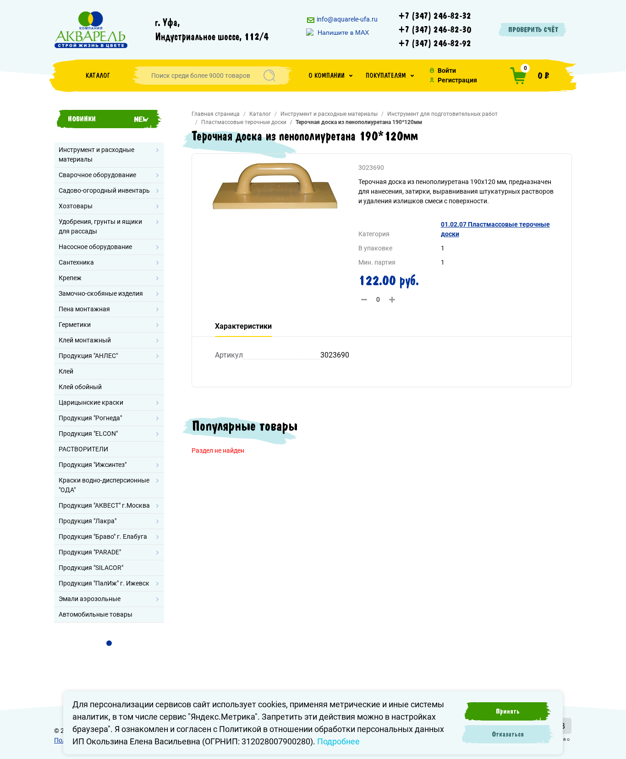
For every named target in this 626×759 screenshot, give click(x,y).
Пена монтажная (84, 309)
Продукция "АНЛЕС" (88, 355)
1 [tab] (109, 643)
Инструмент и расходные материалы (96, 154)
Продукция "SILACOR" (91, 567)
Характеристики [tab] (243, 326)
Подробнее (338, 741)
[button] (330, 75)
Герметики (75, 324)
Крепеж (70, 278)
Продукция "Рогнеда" (90, 418)
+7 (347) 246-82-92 (435, 43)
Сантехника (76, 262)
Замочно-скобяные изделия (101, 293)
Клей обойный (80, 386)
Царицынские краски (91, 402)
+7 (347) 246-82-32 (435, 16)
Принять (508, 711)
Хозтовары (76, 206)
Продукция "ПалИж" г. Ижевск (104, 583)
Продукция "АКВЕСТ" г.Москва (104, 505)
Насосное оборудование (95, 246)
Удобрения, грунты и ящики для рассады (100, 226)
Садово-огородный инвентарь (104, 190)
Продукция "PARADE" (90, 552)
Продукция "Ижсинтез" (92, 464)
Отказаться (508, 734)
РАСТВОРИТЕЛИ (83, 449)
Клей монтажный (85, 340)
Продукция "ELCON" (88, 433)
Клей (66, 371)
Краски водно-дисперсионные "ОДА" (104, 485)
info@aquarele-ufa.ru (346, 19)
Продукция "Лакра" (87, 521)
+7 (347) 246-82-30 (435, 30)
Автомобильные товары (95, 614)
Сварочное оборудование (97, 175)
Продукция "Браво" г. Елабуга (103, 536)
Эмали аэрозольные (90, 598)
